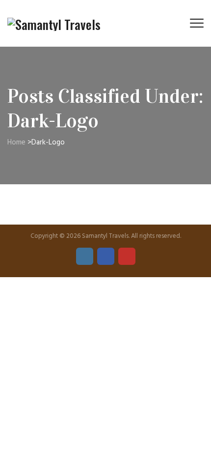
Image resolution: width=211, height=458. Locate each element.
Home (16, 142)
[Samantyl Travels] (54, 23)
